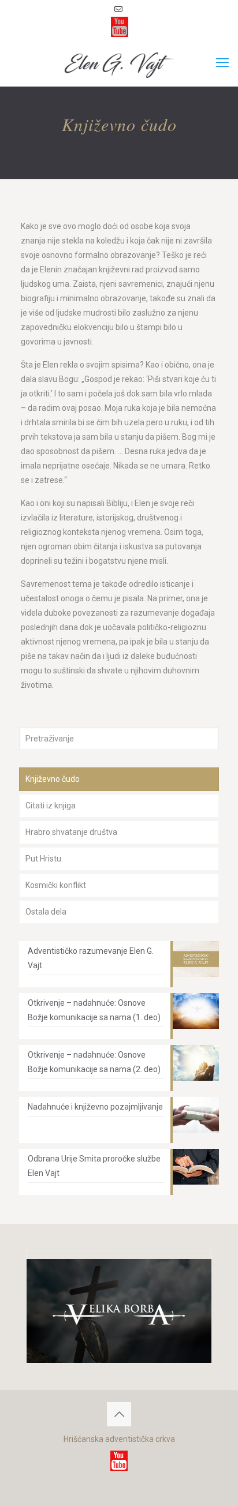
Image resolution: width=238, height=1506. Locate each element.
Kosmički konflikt (55, 885)
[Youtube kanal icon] (119, 27)
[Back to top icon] (119, 1414)
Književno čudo (52, 779)
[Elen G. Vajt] (119, 63)
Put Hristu (43, 858)
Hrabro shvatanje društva (71, 832)
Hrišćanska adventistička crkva (119, 1439)
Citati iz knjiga (50, 805)
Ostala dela (45, 911)
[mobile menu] (222, 63)
